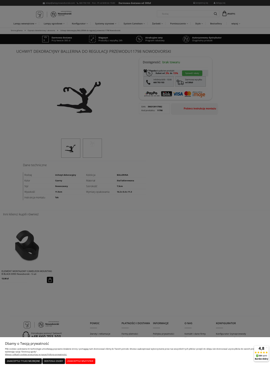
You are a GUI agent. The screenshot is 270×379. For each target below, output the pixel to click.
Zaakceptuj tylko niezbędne (23, 361)
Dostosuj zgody (53, 361)
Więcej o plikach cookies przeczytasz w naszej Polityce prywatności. (36, 354)
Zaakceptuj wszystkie (80, 361)
